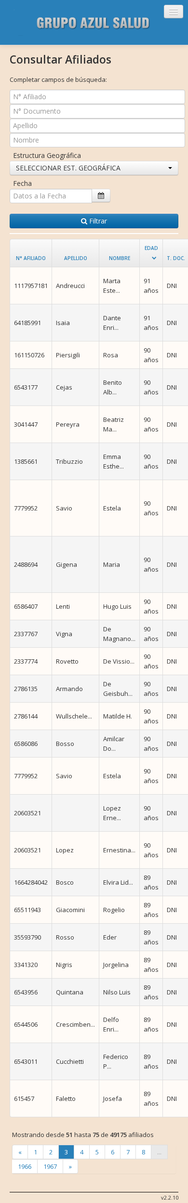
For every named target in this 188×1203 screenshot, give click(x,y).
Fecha (22, 183)
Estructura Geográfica (47, 155)
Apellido (75, 258)
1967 (50, 1166)
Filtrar (97, 220)
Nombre (119, 258)
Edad (151, 248)
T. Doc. (176, 258)
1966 (24, 1166)
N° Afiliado (31, 258)
